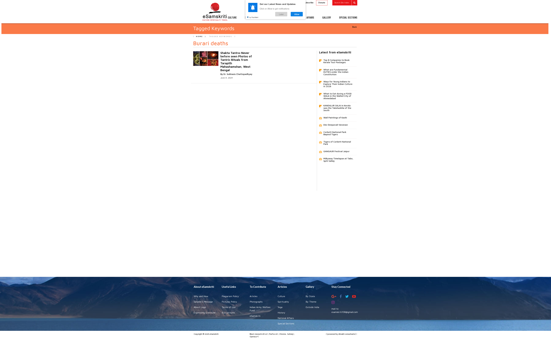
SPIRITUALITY (251, 17)
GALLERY (326, 17)
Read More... (223, 59)
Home (199, 36)
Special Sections (286, 323)
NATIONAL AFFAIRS (305, 17)
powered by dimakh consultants (341, 334)
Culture (281, 296)
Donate (321, 2)
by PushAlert (253, 17)
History (281, 312)
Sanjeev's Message (203, 301)
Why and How (201, 296)
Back (354, 26)
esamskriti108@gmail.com (344, 312)
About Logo (200, 307)
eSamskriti (255, 316)
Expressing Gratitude (205, 312)
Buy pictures (228, 312)
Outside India (312, 307)
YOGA (269, 17)
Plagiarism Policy (230, 296)
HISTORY (284, 17)
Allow (296, 14)
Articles (253, 296)
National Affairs (286, 318)
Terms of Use (229, 307)
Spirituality (283, 301)
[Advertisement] (275, 232)
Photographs (256, 301)
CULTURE (232, 17)
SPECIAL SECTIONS (348, 17)
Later (281, 14)
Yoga (280, 307)
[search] (344, 2)
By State (310, 296)
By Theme (311, 301)
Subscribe (308, 2)
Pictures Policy (229, 301)
